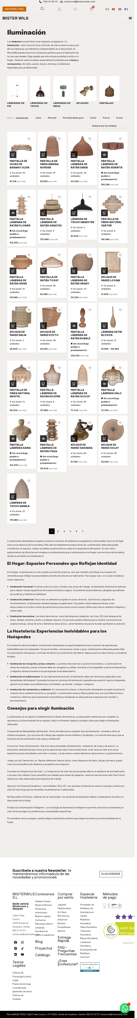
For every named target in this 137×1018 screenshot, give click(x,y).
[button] (13, 154)
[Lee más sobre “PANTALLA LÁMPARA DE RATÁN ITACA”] (43, 438)
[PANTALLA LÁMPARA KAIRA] (21, 430)
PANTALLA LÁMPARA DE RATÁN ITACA (48, 448)
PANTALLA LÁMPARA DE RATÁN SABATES (51, 222)
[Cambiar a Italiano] (107, 9)
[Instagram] (22, 942)
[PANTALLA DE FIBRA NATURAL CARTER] (113, 204)
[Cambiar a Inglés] (120, 9)
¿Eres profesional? (68, 962)
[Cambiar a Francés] (126, 9)
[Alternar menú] (130, 18)
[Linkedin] (16, 954)
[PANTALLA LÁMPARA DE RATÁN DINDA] (83, 146)
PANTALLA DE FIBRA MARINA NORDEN (49, 164)
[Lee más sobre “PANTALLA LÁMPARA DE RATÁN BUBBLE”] (74, 325)
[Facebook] (16, 942)
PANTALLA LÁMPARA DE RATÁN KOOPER (50, 393)
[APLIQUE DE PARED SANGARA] (83, 430)
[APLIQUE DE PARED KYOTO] (52, 317)
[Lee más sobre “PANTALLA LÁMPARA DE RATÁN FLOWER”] (13, 213)
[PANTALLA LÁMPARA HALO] (113, 375)
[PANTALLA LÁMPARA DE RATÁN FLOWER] (21, 204)
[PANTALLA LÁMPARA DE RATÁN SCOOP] (83, 375)
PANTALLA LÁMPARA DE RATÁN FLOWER (20, 222)
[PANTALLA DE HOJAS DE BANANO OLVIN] (21, 146)
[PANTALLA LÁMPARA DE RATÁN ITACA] (52, 430)
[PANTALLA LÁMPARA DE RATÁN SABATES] (52, 204)
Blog (39, 942)
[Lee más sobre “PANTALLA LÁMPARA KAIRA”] (13, 438)
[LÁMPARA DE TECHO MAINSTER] (83, 204)
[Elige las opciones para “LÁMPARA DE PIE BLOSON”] (104, 325)
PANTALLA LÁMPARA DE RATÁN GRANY (80, 280)
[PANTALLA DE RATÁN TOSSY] (52, 262)
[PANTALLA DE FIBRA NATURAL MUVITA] (21, 375)
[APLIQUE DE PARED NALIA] (21, 317)
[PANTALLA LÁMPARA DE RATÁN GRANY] (83, 262)
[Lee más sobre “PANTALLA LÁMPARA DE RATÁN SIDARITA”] (104, 154)
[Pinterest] (16, 948)
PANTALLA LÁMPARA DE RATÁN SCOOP (80, 393)
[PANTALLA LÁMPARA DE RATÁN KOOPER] (52, 375)
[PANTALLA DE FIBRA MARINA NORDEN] (52, 146)
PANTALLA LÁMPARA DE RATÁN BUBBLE (80, 335)
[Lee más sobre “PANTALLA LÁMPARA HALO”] (104, 383)
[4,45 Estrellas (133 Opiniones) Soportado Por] (111, 929)
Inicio (9, 117)
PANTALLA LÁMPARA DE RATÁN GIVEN (18, 280)
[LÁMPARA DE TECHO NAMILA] (21, 488)
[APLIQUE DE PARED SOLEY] (113, 430)
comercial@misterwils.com (26, 934)
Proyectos (43, 948)
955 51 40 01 (19, 930)
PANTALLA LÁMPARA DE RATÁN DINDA (79, 164)
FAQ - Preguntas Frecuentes (67, 951)
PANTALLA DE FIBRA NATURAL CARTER (111, 222)
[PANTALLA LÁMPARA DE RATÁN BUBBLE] (83, 317)
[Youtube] (22, 954)
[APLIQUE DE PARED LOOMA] (113, 262)
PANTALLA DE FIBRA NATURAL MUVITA (20, 393)
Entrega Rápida (64, 939)
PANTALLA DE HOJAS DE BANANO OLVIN (19, 164)
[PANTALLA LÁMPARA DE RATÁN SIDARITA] (113, 146)
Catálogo (42, 955)
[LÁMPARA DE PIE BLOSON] (113, 317)
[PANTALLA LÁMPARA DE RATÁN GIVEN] (21, 262)
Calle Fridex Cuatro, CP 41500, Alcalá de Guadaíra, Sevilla (56, 1014)
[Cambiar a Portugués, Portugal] (113, 9)
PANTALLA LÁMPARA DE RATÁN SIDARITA (111, 164)
